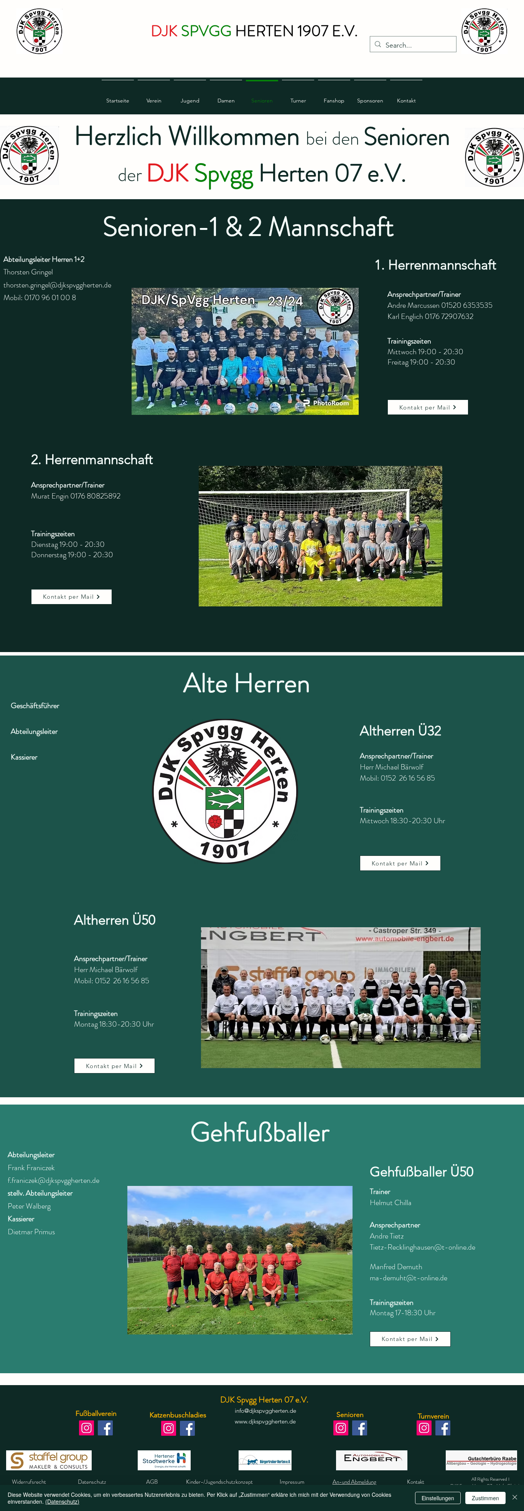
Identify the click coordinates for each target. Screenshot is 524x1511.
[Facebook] (105, 1427)
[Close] (514, 1498)
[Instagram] (86, 1427)
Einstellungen (438, 1498)
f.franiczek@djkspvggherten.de (53, 1180)
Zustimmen (485, 1498)
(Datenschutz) (62, 1501)
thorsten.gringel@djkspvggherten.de (57, 285)
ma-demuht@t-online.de (408, 1277)
